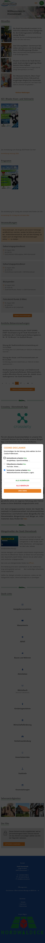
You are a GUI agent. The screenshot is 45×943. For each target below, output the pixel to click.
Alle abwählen (22, 486)
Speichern (22, 491)
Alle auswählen (22, 480)
